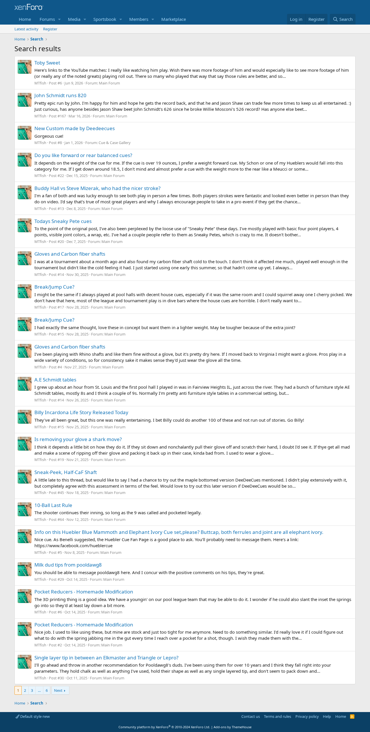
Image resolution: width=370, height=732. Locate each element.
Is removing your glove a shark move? (78, 439)
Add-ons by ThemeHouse (232, 727)
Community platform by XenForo (164, 727)
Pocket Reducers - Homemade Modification (83, 591)
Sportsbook (104, 19)
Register (50, 29)
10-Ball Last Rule (53, 505)
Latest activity (26, 29)
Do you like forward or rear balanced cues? (83, 155)
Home (25, 19)
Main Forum (109, 83)
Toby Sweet (47, 62)
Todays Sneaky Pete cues (63, 221)
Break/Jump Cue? (54, 286)
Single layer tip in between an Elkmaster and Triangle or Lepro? (106, 657)
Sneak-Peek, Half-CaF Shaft (65, 472)
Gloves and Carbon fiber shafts (69, 253)
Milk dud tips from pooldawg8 (68, 564)
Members (138, 19)
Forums (47, 19)
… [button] (39, 690)
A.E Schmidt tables (55, 379)
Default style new (34, 716)
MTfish (40, 83)
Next (58, 690)
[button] (60, 19)
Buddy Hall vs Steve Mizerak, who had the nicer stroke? (97, 188)
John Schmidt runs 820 (60, 95)
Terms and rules (277, 716)
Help (327, 716)
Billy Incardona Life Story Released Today (81, 412)
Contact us (250, 716)
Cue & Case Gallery (115, 142)
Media (74, 19)
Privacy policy (307, 716)
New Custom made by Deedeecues (74, 128)
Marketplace (173, 19)
